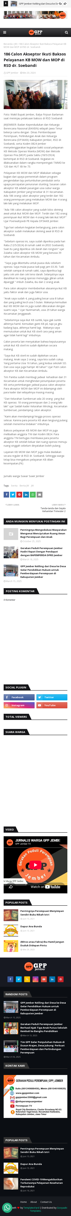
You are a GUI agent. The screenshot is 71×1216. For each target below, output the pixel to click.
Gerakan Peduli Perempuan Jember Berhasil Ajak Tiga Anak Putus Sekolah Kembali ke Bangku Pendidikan (43, 1027)
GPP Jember (12, 72)
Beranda (8, 43)
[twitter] (51, 697)
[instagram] (19, 705)
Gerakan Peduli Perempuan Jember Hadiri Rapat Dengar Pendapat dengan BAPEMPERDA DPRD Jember (41, 551)
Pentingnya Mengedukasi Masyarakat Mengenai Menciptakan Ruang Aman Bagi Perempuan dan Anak (43, 533)
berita (14, 485)
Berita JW (24, 485)
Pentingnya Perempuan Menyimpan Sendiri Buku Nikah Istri (42, 912)
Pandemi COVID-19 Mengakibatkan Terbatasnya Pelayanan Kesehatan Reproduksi (41, 1183)
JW (15, 43)
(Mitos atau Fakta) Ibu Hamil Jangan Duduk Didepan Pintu (42, 943)
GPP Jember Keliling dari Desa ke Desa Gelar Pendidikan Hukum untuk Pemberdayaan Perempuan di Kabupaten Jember (43, 572)
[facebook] (19, 697)
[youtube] (51, 705)
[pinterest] (61, 979)
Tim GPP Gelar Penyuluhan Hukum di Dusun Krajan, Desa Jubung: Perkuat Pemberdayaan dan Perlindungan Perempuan (42, 1047)
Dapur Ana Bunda (31, 926)
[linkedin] (52, 979)
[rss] (27, 979)
